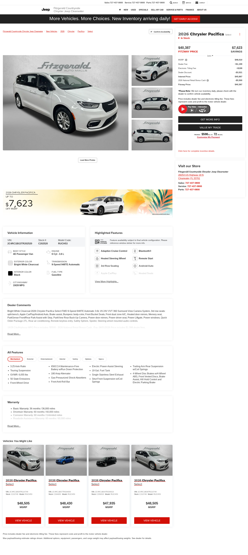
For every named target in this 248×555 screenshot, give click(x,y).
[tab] (15, 359)
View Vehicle (23, 520)
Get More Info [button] (210, 119)
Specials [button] (143, 10)
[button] (65, 102)
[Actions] (239, 34)
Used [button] (133, 10)
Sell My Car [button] (157, 10)
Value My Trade (210, 127)
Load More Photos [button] (87, 160)
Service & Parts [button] (174, 10)
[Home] (120, 9)
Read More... (14, 334)
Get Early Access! (186, 19)
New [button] (126, 10)
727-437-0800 (192, 183)
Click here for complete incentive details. (196, 151)
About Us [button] (202, 10)
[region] (210, 81)
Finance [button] (190, 10)
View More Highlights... (106, 281)
